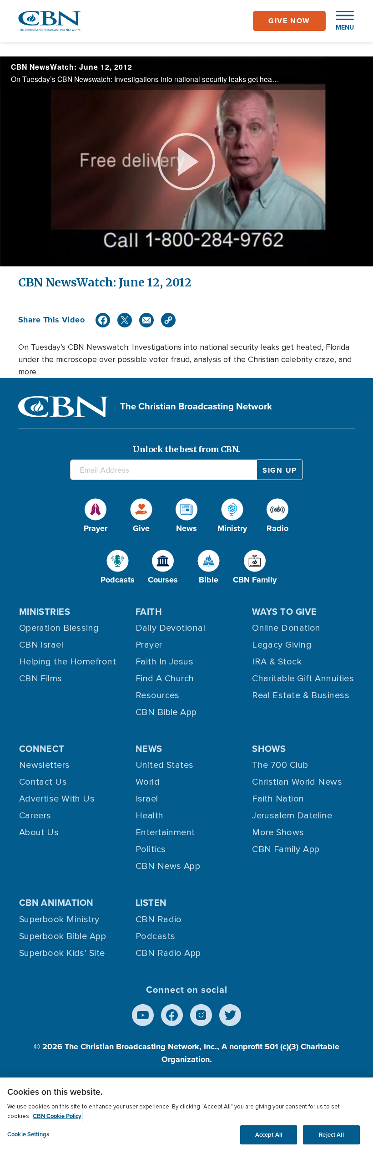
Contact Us (43, 781)
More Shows (278, 832)
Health (150, 815)
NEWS (149, 749)
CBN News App (168, 866)
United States (165, 765)
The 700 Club (280, 765)
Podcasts (156, 936)
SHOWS (269, 749)
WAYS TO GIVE (284, 611)
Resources (158, 695)
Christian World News (297, 781)
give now (289, 20)
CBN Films (40, 678)
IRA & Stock (277, 661)
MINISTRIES (45, 611)
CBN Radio (159, 919)
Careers (35, 815)
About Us (39, 832)
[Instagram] (201, 1015)
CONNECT (42, 749)
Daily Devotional (170, 628)
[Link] (168, 320)
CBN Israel (41, 644)
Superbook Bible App (62, 936)
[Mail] (146, 320)
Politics (151, 849)
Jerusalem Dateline (292, 815)
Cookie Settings (28, 1134)
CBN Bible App (166, 712)
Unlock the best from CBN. (186, 449)
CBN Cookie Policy (57, 1116)
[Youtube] (143, 1015)
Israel (147, 798)
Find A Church (165, 678)
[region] (186, 1115)
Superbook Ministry (59, 919)
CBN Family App (285, 849)
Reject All (331, 1134)
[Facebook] (103, 320)
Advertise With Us (57, 798)
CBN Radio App (168, 953)
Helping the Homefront (67, 661)
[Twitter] (124, 320)
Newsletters (44, 765)
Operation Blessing (59, 628)
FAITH (149, 611)
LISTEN (151, 902)
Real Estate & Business (300, 695)
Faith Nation (278, 798)
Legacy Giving (282, 644)
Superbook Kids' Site (62, 953)
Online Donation (286, 628)
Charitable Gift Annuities (303, 678)
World (148, 781)
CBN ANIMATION (56, 902)
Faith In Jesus (164, 661)
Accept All (268, 1134)
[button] (340, 21)
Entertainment (165, 832)
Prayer (149, 644)
